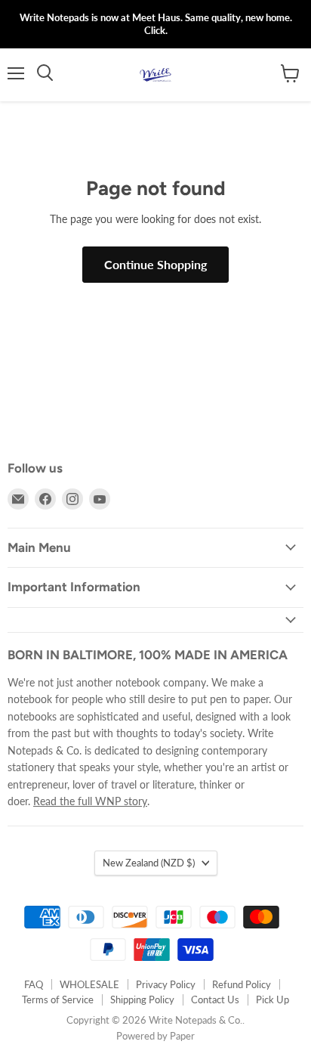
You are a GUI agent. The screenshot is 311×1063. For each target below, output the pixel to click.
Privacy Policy (166, 984)
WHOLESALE (89, 984)
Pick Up (272, 999)
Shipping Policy (142, 999)
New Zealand (149, 863)
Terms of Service (58, 999)
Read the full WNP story (90, 801)
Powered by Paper (155, 1036)
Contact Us (215, 999)
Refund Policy (241, 984)
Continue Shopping (155, 264)
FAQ (33, 984)
